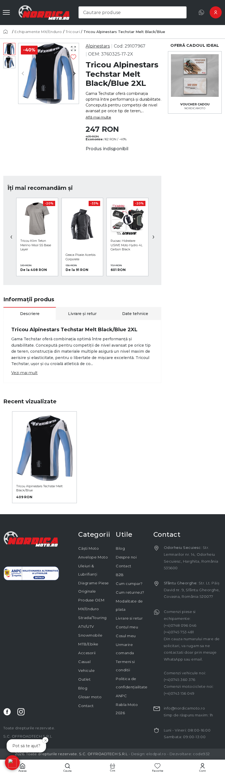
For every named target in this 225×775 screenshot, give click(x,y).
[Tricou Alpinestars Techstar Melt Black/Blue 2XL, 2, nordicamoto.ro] (9, 62)
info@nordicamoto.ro (184, 708)
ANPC (121, 696)
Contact (86, 705)
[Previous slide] (25, 73)
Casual (84, 661)
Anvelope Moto (93, 557)
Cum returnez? (130, 592)
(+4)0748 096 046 (180, 625)
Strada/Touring (92, 617)
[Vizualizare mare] (73, 49)
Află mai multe (98, 117)
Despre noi (126, 557)
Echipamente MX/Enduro (38, 31)
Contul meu (127, 627)
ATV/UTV (86, 626)
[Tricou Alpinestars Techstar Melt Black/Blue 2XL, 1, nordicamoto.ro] (9, 49)
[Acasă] (7, 31)
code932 (201, 754)
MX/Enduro (88, 609)
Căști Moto (88, 548)
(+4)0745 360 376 (179, 679)
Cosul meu (126, 636)
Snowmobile (90, 635)
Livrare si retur (129, 618)
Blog (82, 688)
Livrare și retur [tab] (82, 313)
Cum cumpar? (129, 583)
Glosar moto (90, 697)
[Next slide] (72, 73)
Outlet (84, 679)
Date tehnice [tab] (135, 313)
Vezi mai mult (24, 372)
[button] (12, 763)
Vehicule (86, 670)
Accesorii (87, 653)
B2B (120, 575)
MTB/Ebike (88, 644)
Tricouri (73, 31)
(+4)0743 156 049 (179, 693)
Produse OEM (91, 600)
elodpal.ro (156, 754)
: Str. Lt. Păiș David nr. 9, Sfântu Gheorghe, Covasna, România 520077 (192, 590)
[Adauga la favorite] (73, 57)
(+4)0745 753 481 (179, 632)
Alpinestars (98, 46)
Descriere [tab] (30, 313)
